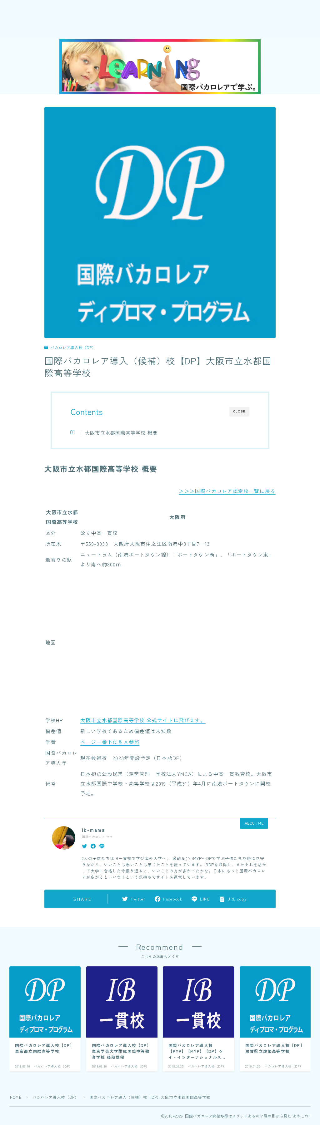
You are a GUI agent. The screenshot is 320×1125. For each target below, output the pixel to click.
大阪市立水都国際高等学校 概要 (121, 432)
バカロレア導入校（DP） (73, 347)
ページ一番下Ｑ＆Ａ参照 (109, 742)
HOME (16, 1097)
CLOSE (239, 411)
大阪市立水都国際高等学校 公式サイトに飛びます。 (143, 720)
